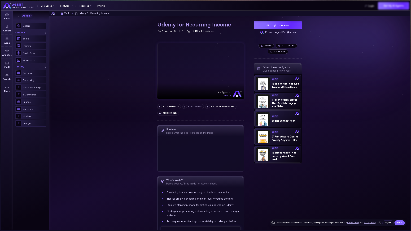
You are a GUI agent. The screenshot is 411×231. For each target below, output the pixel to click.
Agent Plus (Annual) (285, 32)
